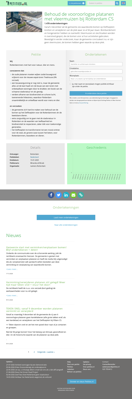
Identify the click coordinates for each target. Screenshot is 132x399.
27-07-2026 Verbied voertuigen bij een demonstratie (26, 365)
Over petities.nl (88, 367)
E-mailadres (74, 68)
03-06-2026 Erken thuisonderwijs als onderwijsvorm (26, 367)
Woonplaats (74, 75)
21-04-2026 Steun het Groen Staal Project (22, 372)
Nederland (34, 157)
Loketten (70, 369)
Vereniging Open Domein (66, 390)
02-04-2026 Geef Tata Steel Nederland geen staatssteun (27, 375)
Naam (72, 61)
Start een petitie (73, 364)
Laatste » (51, 352)
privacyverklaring (83, 103)
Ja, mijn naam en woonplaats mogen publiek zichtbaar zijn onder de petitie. (93, 85)
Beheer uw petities (74, 372)
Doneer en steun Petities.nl (82, 381)
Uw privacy (87, 364)
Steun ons (87, 369)
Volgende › (42, 352)
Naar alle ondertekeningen (66, 225)
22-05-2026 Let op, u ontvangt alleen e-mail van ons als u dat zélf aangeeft (34, 370)
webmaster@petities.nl (111, 367)
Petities (70, 367)
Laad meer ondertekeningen (66, 217)
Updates (86, 362)
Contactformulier (108, 364)
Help (69, 362)
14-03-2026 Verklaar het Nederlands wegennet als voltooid (28, 377)
